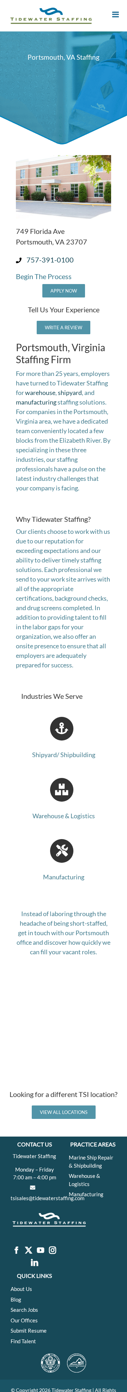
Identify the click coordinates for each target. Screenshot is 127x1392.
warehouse (40, 392)
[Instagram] (52, 1250)
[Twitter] (28, 1250)
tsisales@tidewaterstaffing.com (47, 1198)
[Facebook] (16, 1250)
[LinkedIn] (34, 1263)
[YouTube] (40, 1250)
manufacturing (36, 402)
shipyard (70, 392)
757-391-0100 (50, 259)
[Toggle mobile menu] (116, 14)
